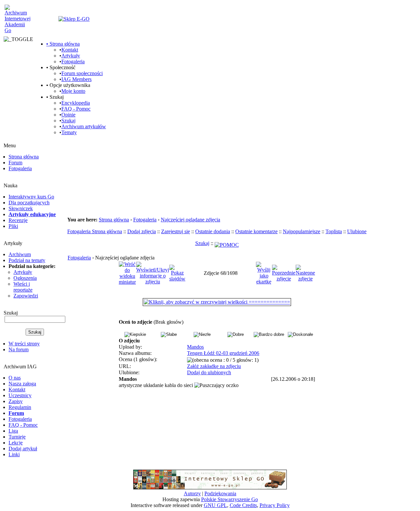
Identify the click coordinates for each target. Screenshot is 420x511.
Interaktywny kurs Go (31, 196)
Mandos (195, 347)
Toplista (334, 231)
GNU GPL (215, 505)
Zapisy (16, 401)
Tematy (69, 132)
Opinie (68, 114)
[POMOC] (227, 243)
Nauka (10, 185)
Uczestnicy (20, 395)
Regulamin (20, 407)
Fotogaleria (73, 61)
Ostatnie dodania (212, 231)
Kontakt (69, 49)
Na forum (19, 349)
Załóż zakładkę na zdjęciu (214, 366)
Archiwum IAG (20, 366)
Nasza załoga (22, 383)
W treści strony (24, 343)
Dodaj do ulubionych (209, 372)
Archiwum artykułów (83, 126)
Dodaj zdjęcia (141, 231)
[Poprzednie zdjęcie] (283, 273)
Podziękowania (220, 493)
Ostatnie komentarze (256, 231)
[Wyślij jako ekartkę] (264, 273)
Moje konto (73, 91)
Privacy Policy (275, 505)
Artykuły (70, 55)
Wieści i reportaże (22, 287)
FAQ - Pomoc (76, 109)
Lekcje (16, 442)
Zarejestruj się (175, 231)
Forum (15, 162)
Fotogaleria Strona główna (94, 231)
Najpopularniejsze (301, 231)
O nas (15, 377)
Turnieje (17, 436)
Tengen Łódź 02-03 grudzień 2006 (223, 353)
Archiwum (20, 254)
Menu (10, 145)
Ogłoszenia (25, 278)
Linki (14, 454)
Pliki (13, 226)
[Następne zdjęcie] (305, 273)
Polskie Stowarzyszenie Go (229, 499)
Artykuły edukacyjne (32, 214)
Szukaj (68, 120)
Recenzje (18, 220)
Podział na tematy (27, 260)
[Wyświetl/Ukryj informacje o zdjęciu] (152, 273)
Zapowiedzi (25, 295)
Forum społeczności (82, 73)
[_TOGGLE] (18, 40)
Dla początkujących (29, 202)
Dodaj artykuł (23, 448)
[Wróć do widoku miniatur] (127, 273)
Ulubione (357, 231)
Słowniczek (21, 208)
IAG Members (76, 79)
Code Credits (243, 505)
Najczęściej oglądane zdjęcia (190, 219)
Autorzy (192, 493)
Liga (13, 431)
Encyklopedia (75, 103)
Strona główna (63, 44)
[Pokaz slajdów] (177, 273)
